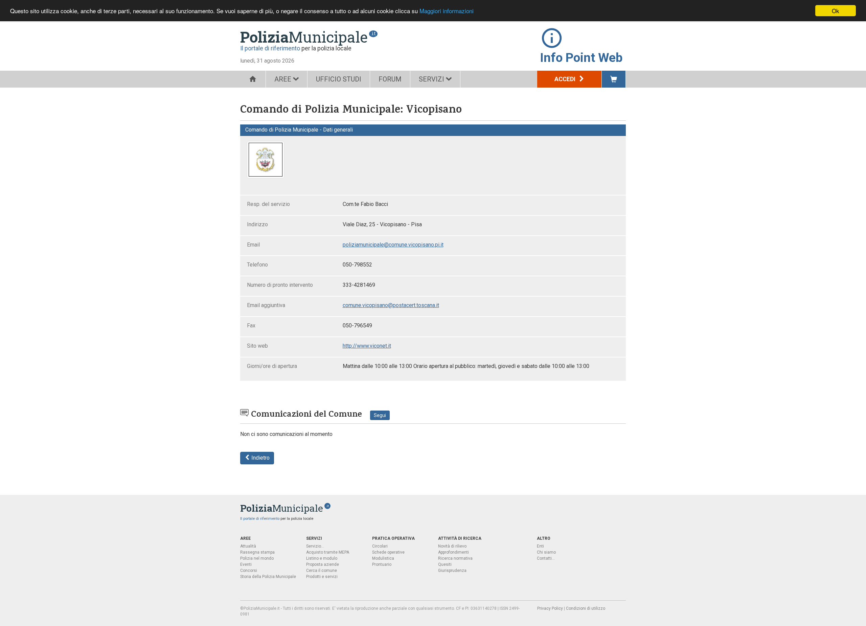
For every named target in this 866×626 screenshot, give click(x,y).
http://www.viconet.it (367, 346)
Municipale (304, 37)
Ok (835, 10)
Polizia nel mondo (257, 558)
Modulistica (383, 558)
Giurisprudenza (452, 570)
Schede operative (388, 552)
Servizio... (315, 546)
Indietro (260, 458)
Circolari (380, 546)
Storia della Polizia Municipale (268, 576)
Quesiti (445, 564)
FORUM (390, 79)
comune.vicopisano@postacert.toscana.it (391, 305)
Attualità (248, 546)
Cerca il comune (321, 570)
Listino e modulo (321, 558)
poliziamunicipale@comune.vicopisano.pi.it (393, 244)
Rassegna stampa (257, 552)
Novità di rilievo (452, 546)
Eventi (246, 564)
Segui (380, 415)
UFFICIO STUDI (338, 79)
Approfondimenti (453, 552)
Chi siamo (546, 552)
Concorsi (248, 570)
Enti (540, 546)
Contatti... (546, 558)
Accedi (565, 79)
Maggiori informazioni (446, 11)
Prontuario (381, 564)
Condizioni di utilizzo (585, 608)
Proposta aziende (322, 564)
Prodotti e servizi (322, 576)
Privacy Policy (550, 608)
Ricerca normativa (455, 558)
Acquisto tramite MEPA (327, 552)
